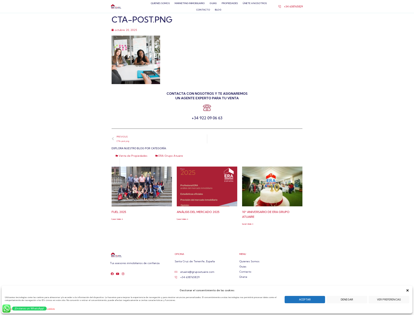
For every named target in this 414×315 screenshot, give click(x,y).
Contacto (203, 9)
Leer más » (117, 219)
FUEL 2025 (119, 212)
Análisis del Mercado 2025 (198, 212)
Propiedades (230, 3)
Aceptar (305, 299)
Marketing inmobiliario (190, 3)
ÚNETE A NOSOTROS (255, 3)
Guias (213, 3)
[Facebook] (112, 273)
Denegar (347, 299)
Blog (218, 9)
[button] (407, 290)
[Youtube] (117, 273)
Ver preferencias (389, 299)
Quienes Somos (160, 3)
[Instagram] (123, 273)
